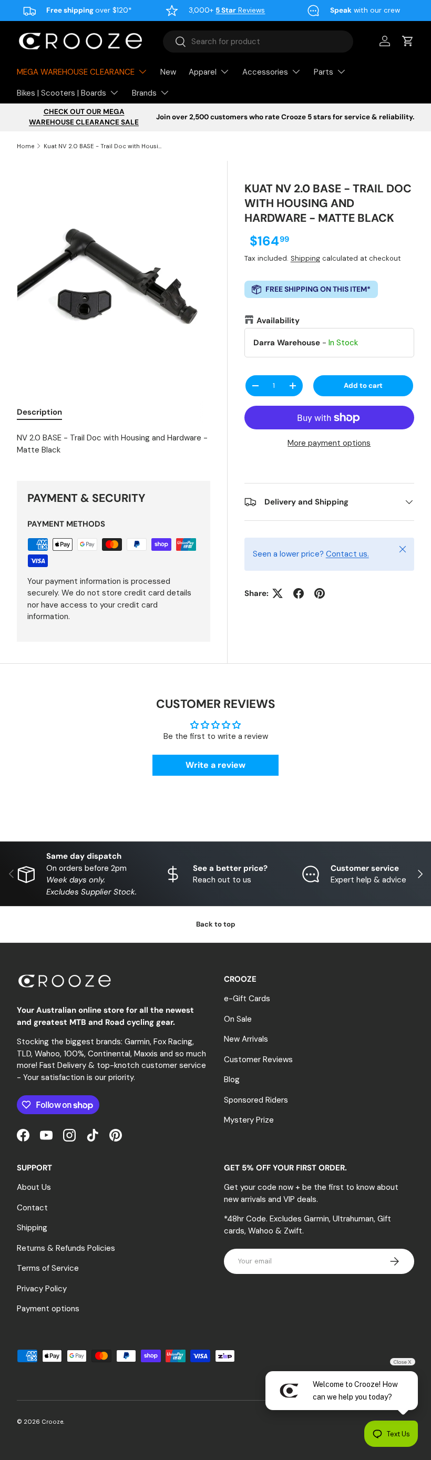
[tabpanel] (113, 444)
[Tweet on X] (277, 593)
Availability (278, 320)
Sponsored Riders (256, 1100)
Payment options (48, 1308)
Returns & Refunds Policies (66, 1248)
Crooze (52, 1421)
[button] (407, 41)
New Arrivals (246, 1039)
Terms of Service (48, 1268)
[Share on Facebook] (298, 593)
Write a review (215, 764)
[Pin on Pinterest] (319, 593)
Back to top (215, 924)
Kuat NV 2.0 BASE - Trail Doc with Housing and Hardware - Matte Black (103, 146)
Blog (232, 1079)
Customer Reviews (258, 1059)
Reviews (240, 10)
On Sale (238, 1019)
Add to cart (363, 385)
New (168, 72)
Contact (32, 1207)
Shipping (305, 258)
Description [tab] (39, 412)
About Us (34, 1187)
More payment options (329, 443)
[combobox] (258, 41)
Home (25, 146)
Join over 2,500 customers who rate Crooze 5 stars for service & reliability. (285, 116)
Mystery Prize (249, 1120)
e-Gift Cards (247, 998)
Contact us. (347, 554)
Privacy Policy (42, 1288)
